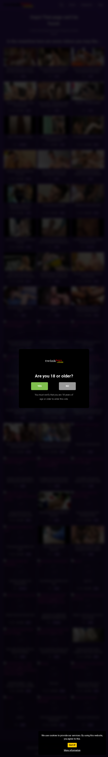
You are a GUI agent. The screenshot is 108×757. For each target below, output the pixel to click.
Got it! (72, 745)
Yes (40, 386)
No (67, 386)
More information (72, 750)
